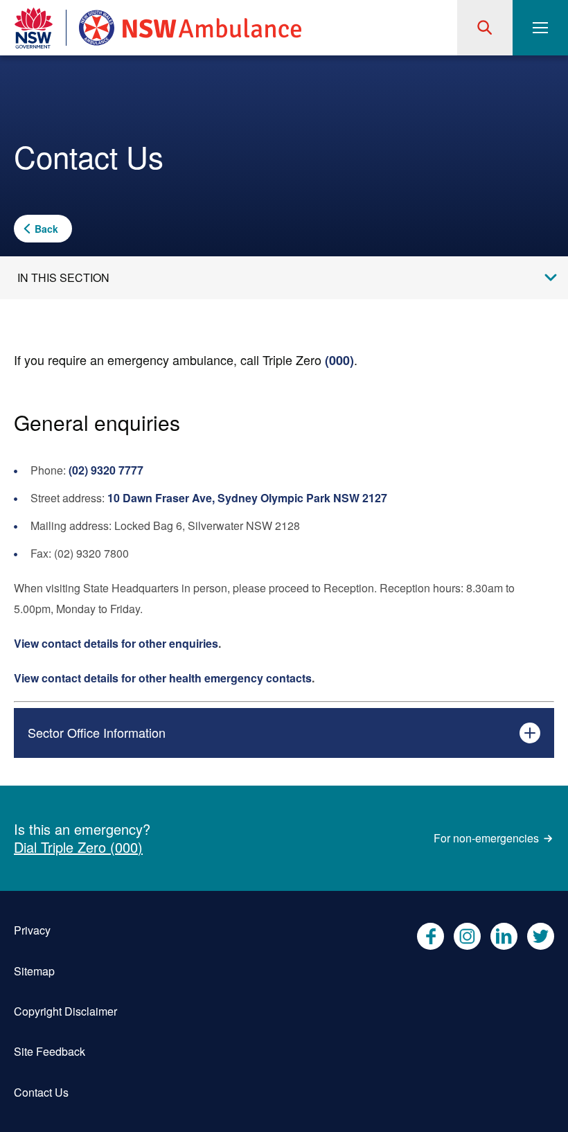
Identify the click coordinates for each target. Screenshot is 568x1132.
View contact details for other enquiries (116, 643)
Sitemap (34, 971)
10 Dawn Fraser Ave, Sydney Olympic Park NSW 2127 (247, 498)
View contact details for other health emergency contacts (163, 678)
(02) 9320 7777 (106, 470)
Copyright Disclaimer (65, 1011)
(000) (339, 360)
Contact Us (41, 1092)
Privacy (32, 930)
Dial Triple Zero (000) (78, 847)
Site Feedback (49, 1051)
